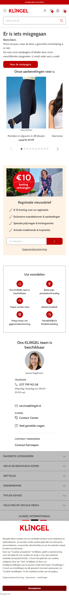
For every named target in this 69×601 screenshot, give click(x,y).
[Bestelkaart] (57, 10)
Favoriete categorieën (18, 456)
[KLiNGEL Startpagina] (18, 11)
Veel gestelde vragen (32, 426)
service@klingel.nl (30, 406)
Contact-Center (28, 418)
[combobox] (34, 20)
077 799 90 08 (28, 384)
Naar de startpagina (20, 64)
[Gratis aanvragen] (55, 241)
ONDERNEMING (12, 485)
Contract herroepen (27, 445)
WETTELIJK (9, 475)
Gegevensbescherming (34, 249)
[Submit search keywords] (61, 20)
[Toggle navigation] (4, 10)
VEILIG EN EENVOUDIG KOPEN (21, 466)
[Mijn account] (45, 10)
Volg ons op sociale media (21, 505)
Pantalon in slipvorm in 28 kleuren (26, 135)
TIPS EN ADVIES (12, 495)
